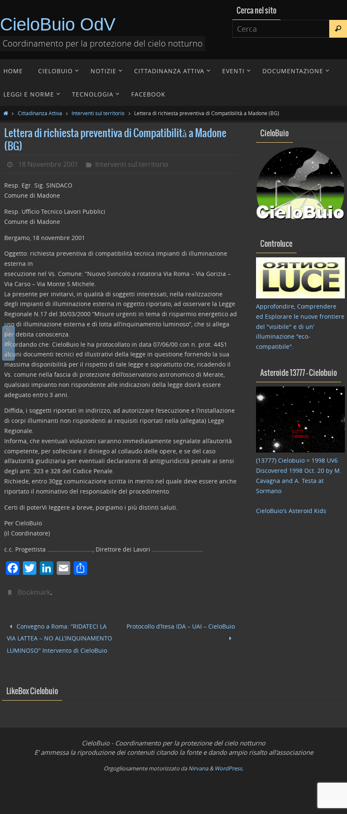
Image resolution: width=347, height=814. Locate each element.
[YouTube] (8, 332)
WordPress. (229, 762)
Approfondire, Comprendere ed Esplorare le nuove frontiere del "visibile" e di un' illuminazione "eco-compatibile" (300, 326)
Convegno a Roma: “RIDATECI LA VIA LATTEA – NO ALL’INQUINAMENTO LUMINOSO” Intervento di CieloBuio (59, 635)
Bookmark (34, 592)
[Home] (5, 113)
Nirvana (198, 762)
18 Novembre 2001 (48, 164)
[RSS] (8, 354)
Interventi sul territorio (98, 113)
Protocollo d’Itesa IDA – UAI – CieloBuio (181, 625)
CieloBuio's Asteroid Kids (291, 511)
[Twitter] (8, 343)
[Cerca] (338, 29)
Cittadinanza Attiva (40, 113)
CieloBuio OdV (58, 24)
